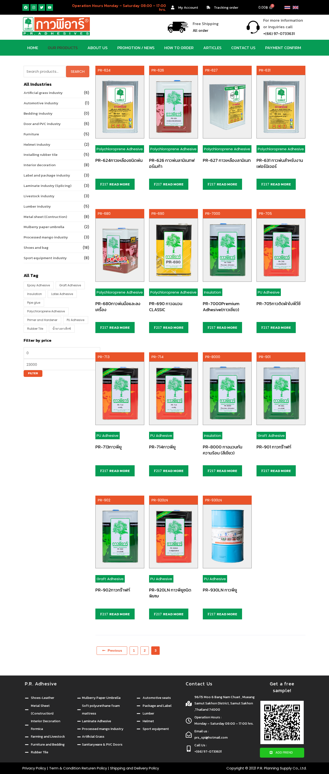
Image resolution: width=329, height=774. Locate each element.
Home (32, 48)
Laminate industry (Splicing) (47, 185)
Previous (115, 650)
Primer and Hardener (42, 320)
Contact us (243, 48)
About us (97, 48)
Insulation (34, 294)
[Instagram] (33, 7)
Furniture (31, 134)
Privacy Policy (34, 768)
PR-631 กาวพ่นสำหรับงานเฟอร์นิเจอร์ (280, 163)
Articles (212, 48)
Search (78, 71)
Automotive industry (41, 103)
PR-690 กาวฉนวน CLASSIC (165, 306)
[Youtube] (49, 7)
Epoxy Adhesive (38, 285)
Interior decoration (40, 165)
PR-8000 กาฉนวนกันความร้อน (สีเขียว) (222, 450)
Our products (63, 48)
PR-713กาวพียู (108, 447)
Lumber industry (37, 206)
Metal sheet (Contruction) (45, 216)
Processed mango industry (46, 237)
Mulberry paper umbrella (44, 227)
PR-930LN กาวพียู (220, 590)
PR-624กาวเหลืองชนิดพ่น (119, 160)
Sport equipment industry (45, 258)
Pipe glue (33, 303)
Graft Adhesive (70, 285)
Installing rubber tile (41, 154)
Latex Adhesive (62, 294)
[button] (282, 753)
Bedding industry (38, 113)
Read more (119, 184)
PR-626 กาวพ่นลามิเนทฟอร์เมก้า (172, 163)
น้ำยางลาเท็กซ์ (62, 329)
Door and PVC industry (42, 123)
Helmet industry (37, 144)
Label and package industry (47, 175)
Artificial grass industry (43, 92)
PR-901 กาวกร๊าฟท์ (274, 447)
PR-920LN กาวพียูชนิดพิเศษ (170, 593)
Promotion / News (136, 48)
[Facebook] (25, 7)
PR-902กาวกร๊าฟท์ (112, 590)
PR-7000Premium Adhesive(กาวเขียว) (221, 306)
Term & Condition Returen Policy (78, 768)
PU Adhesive (75, 320)
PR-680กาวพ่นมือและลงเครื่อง (117, 306)
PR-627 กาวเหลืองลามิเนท (227, 160)
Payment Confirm (283, 48)
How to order (179, 48)
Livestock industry (39, 196)
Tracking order (226, 7)
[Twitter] (41, 7)
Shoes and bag (36, 247)
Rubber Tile (35, 329)
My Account (188, 7)
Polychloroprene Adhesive (46, 311)
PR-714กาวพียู (162, 447)
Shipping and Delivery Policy (134, 768)
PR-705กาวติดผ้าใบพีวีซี (279, 303)
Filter (33, 373)
